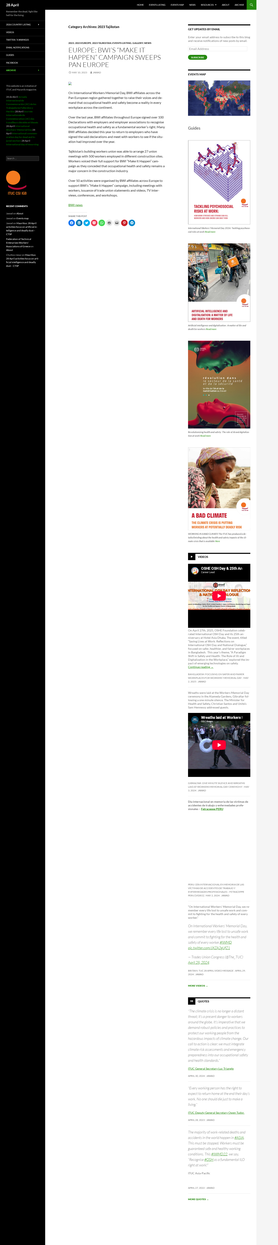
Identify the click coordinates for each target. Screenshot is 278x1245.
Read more (210, 231)
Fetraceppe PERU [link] (212, 809)
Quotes (203, 1001)
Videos (203, 556)
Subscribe (197, 57)
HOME (140, 4)
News (192, 4)
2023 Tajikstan (101, 42)
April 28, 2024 (198, 962)
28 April (12, 5)
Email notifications (17, 47)
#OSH (208, 1159)
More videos (198, 985)
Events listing (157, 4)
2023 (71, 42)
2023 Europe (83, 42)
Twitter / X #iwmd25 (17, 39)
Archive (239, 4)
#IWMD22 (219, 1154)
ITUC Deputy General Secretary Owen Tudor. (216, 1112)
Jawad (97, 72)
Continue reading (200, 667)
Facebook (12, 62)
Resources (207, 4)
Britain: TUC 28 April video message (210, 970)
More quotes (198, 1199)
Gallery (137, 42)
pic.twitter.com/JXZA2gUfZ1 (209, 948)
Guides (10, 55)
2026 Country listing (18, 24)
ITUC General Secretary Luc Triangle (211, 1068)
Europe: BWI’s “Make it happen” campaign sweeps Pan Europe (114, 57)
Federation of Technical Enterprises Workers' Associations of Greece (18, 243)
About (225, 4)
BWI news (75, 205)
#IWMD (226, 942)
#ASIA (239, 1137)
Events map (177, 4)
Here (217, 541)
